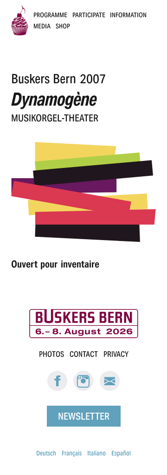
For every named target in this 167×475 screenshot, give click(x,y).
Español (121, 453)
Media (42, 26)
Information (128, 15)
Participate (88, 15)
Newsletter (83, 416)
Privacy (115, 354)
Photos (51, 354)
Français (72, 453)
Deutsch (46, 453)
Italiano (96, 453)
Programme (50, 15)
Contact (84, 354)
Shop (63, 26)
